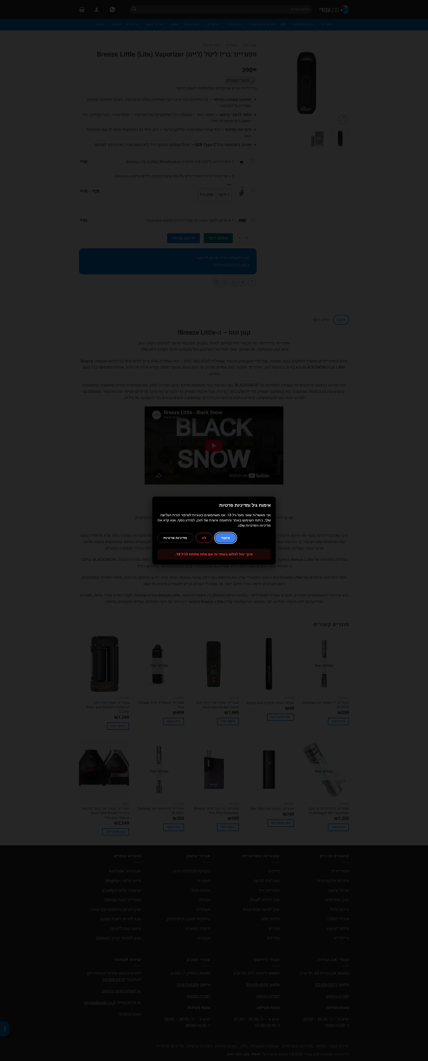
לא (204, 537)
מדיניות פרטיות (175, 537)
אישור (225, 537)
